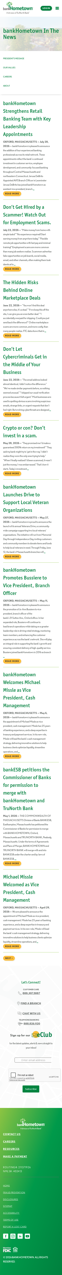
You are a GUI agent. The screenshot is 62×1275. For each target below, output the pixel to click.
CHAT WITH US (31, 1013)
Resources (11, 1149)
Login (46, 8)
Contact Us (11, 1134)
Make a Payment (15, 1156)
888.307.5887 (31, 993)
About (6, 86)
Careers (7, 77)
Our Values (9, 67)
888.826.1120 (32, 1023)
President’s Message (13, 58)
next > (9, 958)
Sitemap (7, 1206)
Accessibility (11, 1213)
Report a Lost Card (15, 1227)
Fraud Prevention (14, 1192)
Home (6, 1186)
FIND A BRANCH (31, 1003)
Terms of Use (10, 1220)
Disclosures (10, 1199)
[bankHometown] (18, 8)
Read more (12, 193)
